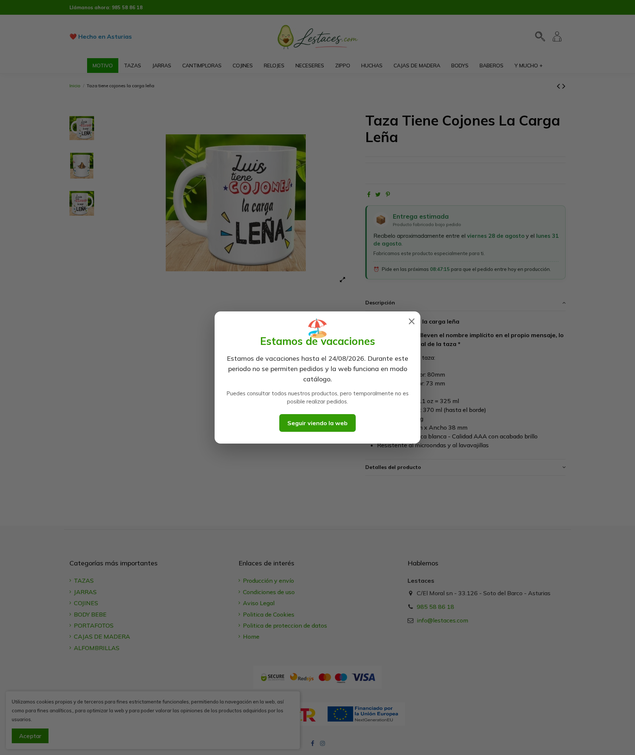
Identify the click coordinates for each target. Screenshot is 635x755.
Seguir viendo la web (317, 423)
